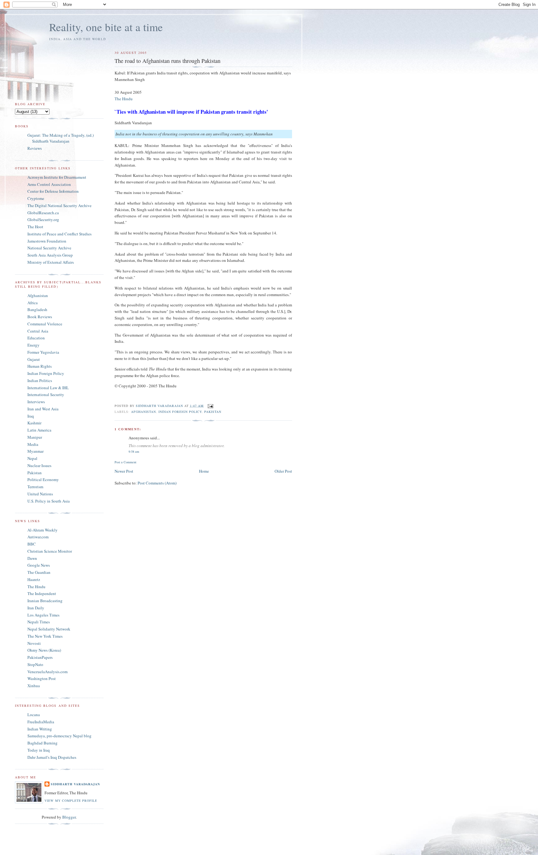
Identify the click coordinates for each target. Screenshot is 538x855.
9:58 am (134, 451)
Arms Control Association (49, 184)
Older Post (283, 471)
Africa (32, 302)
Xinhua (33, 685)
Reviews (34, 148)
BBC (31, 544)
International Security (45, 394)
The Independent (41, 593)
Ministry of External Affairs (50, 262)
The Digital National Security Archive (59, 205)
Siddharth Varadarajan (75, 784)
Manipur (34, 437)
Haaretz (33, 579)
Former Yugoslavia (43, 352)
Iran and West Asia (43, 409)
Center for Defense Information (53, 191)
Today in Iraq (38, 750)
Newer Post (124, 471)
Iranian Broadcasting (45, 600)
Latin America (39, 430)
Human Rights (39, 366)
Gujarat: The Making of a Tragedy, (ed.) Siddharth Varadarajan (60, 138)
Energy (33, 345)
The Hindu (124, 99)
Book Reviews (39, 316)
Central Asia (37, 331)
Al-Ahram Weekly (42, 530)
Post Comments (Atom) (157, 483)
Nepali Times (38, 622)
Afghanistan (143, 411)
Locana (33, 714)
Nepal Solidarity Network (48, 629)
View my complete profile (71, 800)
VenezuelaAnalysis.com (47, 671)
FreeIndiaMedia (40, 722)
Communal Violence (44, 324)
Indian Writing (39, 729)
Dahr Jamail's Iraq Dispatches (51, 757)
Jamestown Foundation (46, 241)
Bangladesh (37, 309)
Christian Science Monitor (49, 551)
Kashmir (34, 423)
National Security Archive (49, 248)
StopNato (35, 664)
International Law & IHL (48, 387)
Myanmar (35, 451)
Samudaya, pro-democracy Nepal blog (59, 736)
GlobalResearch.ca (43, 212)
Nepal (32, 458)
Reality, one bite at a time (106, 27)
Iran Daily (35, 608)
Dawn (32, 558)
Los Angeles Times (43, 615)
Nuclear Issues (39, 465)
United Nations (40, 494)
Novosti (34, 643)
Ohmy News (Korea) (44, 650)
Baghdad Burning (42, 743)
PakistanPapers (40, 657)
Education (36, 338)
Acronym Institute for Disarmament (56, 177)
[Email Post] (210, 405)
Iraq (30, 416)
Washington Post (41, 678)
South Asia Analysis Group (50, 255)
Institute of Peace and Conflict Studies (59, 234)
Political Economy (43, 479)
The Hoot (35, 226)
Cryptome (35, 198)
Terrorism (35, 486)
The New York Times (45, 636)
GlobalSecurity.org (43, 219)
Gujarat (33, 359)
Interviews (36, 401)
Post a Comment (125, 462)
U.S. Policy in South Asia (48, 501)
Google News (38, 565)
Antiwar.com (38, 537)
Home (204, 471)
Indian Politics (39, 380)
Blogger (69, 817)
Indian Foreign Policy (180, 411)
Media (32, 444)
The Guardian (38, 572)
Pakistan (212, 411)
